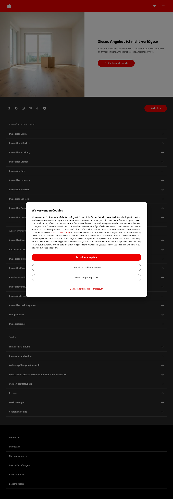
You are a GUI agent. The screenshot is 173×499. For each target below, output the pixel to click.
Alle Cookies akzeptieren (86, 257)
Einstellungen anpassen (86, 278)
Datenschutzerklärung (60, 232)
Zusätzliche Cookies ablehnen (86, 267)
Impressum (98, 289)
